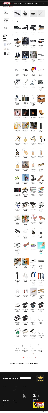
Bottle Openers (6, 26)
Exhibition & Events (6, 20)
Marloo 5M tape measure (25, 350)
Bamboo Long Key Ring (41, 156)
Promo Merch (15, 3)
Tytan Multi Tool (41, 265)
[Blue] (34, 285)
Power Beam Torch (17, 235)
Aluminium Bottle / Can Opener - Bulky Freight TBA (41, 280)
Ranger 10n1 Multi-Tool (25, 74)
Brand (25, 3)
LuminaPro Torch (33, 32)
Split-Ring (33, 86)
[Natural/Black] (33, 353)
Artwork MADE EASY (5, 402)
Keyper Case (33, 74)
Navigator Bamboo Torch (41, 350)
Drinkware (5, 12)
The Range (24, 395)
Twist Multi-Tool (41, 74)
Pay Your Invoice (5, 401)
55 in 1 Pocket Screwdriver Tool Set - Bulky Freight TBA (41, 87)
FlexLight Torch (25, 32)
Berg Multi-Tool (17, 222)
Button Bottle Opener (33, 249)
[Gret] (41, 92)
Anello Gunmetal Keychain (33, 235)
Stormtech (24, 391)
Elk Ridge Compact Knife (17, 143)
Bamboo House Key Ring (25, 169)
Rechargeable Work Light (25, 182)
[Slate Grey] (18, 255)
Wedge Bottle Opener (33, 222)
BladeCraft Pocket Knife (41, 32)
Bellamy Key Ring (25, 335)
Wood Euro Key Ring (25, 156)
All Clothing (20, 3)
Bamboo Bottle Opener (33, 295)
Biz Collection (24, 396)
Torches (5, 29)
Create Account (40, 0)
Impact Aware (24, 397)
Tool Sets (5, 28)
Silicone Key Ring (41, 194)
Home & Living (5, 14)
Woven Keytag (41, 222)
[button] (38, 405)
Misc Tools (5, 27)
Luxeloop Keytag (41, 182)
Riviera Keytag (17, 335)
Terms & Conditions (15, 402)
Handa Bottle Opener (25, 295)
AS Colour (24, 393)
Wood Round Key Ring (17, 169)
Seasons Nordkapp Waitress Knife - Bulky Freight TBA (17, 250)
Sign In (43, 0)
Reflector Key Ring (33, 194)
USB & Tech (5, 34)
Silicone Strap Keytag (25, 249)
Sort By (38, 8)
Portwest (24, 390)
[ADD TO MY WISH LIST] (19, 11)
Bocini (23, 392)
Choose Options (17, 15)
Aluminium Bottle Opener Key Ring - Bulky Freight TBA (33, 280)
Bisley (23, 394)
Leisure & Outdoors (6, 18)
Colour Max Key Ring (17, 209)
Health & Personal (6, 22)
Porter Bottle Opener (25, 209)
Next (34, 357)
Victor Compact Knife (33, 143)
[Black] (16, 255)
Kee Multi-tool (17, 74)
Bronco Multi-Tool (33, 182)
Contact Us (34, 392)
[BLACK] (17, 21)
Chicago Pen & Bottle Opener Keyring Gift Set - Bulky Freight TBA (17, 195)
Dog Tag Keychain (41, 322)
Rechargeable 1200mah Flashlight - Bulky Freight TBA (33, 336)
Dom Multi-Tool (41, 209)
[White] (15, 255)
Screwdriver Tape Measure (41, 102)
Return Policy (14, 401)
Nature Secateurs (33, 59)
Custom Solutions (30, 3)
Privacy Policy (14, 403)
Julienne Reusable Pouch (9, 43)
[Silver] (33, 63)
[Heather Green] (19, 255)
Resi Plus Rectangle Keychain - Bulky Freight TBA (25, 103)
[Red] (42, 285)
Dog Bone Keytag (17, 295)
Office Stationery (6, 19)
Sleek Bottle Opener (41, 130)
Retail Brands (37, 3)
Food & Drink (5, 21)
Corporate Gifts (6, 13)
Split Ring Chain (25, 86)
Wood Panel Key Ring (33, 156)
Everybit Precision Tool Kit (17, 86)
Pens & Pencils (5, 11)
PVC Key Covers (17, 182)
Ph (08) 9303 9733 (6, 0)
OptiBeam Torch (17, 32)
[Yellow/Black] (17, 63)
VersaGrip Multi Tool (17, 45)
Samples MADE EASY (5, 403)
